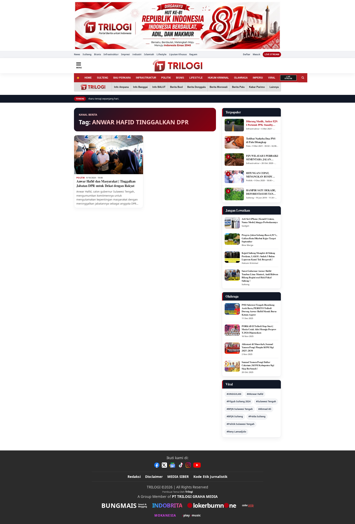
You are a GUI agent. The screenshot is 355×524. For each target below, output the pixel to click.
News (77, 54)
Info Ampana (121, 87)
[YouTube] (197, 465)
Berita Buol (176, 87)
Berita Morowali (219, 87)
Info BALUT (158, 87)
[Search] (302, 77)
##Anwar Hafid (255, 394)
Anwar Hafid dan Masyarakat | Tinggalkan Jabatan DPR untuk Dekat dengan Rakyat (106, 183)
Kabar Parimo (257, 87)
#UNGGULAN (234, 394)
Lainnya (274, 87)
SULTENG (102, 77)
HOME (88, 77)
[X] (164, 465)
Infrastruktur (111, 54)
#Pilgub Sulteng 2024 (239, 401)
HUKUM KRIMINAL (218, 77)
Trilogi (189, 491)
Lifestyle (161, 54)
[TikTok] (180, 465)
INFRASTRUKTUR (146, 77)
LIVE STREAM (272, 54)
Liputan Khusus (178, 54)
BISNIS (180, 77)
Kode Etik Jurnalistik (210, 476)
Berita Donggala (196, 87)
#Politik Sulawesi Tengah (240, 424)
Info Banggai (140, 87)
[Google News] (172, 465)
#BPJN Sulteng (235, 416)
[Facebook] (156, 465)
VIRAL (271, 77)
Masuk (256, 54)
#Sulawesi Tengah (266, 401)
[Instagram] (188, 465)
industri (136, 54)
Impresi (125, 54)
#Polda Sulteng (257, 416)
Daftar (246, 54)
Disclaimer (154, 476)
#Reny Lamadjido (236, 431)
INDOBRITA (167, 505)
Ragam (193, 54)
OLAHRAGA (241, 77)
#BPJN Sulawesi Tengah (240, 409)
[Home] (78, 77)
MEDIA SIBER (178, 476)
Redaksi (134, 476)
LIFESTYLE (196, 77)
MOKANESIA (165, 515)
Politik (80, 177)
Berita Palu (238, 87)
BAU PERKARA (122, 77)
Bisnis (97, 54)
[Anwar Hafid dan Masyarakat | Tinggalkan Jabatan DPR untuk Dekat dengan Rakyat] (108, 154)
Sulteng (87, 54)
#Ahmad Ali (264, 409)
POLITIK (166, 77)
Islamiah (149, 54)
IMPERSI (258, 77)
